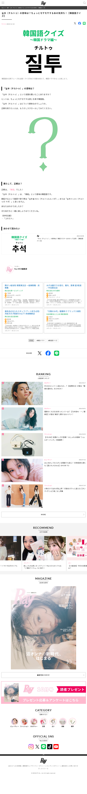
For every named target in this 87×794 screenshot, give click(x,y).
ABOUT (11, 766)
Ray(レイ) (4, 7)
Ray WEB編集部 (20, 269)
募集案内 (26, 766)
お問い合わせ (73, 766)
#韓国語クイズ (52, 341)
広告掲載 (18, 766)
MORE (43, 514)
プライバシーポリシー (37, 766)
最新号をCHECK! (43, 675)
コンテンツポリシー (53, 766)
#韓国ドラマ (40, 341)
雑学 (8, 7)
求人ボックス (15, 305)
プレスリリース (43, 769)
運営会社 (65, 766)
